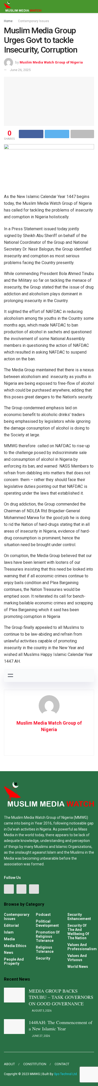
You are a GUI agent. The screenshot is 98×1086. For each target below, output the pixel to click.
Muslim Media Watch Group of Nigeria (51, 62)
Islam (9, 932)
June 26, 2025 (20, 70)
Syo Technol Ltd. (66, 1074)
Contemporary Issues (33, 21)
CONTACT (62, 1064)
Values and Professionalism (82, 947)
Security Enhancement (79, 916)
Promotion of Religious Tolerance (48, 936)
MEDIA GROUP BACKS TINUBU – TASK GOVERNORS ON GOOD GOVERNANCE (61, 997)
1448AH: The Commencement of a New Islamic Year (60, 1025)
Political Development (47, 923)
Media (9, 939)
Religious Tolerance (45, 949)
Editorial (11, 925)
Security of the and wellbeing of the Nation (78, 931)
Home (8, 21)
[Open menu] (10, 675)
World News (77, 966)
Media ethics (15, 946)
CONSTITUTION (34, 1064)
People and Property (14, 961)
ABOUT (9, 1064)
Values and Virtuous (77, 958)
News (8, 952)
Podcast (43, 914)
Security (43, 958)
